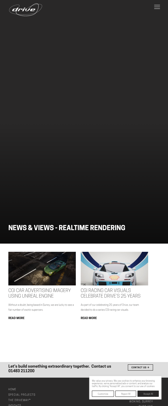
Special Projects (21, 395)
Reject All (125, 394)
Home (12, 389)
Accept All (148, 394)
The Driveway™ (19, 400)
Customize (103, 394)
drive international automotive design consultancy (25, 9)
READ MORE (16, 318)
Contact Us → (140, 367)
